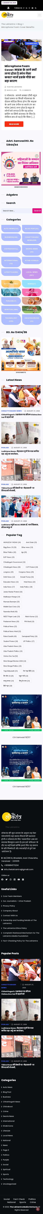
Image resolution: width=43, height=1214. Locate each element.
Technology (11, 319)
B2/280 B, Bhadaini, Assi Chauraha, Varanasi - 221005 (19, 859)
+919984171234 (11, 865)
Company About (10, 910)
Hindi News (29, 582)
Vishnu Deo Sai (10, 656)
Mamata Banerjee (11, 602)
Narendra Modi (10, 611)
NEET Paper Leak (11, 616)
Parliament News (11, 621)
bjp (24, 552)
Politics (32, 292)
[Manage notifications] (38, 1209)
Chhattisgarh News (32, 238)
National (11, 284)
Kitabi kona (32, 260)
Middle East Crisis (11, 607)
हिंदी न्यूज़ (7, 686)
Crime (5, 1111)
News (32, 284)
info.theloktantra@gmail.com (18, 869)
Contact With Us (10, 915)
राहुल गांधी (23, 676)
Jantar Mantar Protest (12, 592)
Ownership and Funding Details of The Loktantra (19, 922)
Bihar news (27, 547)
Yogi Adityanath (10, 671)
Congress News (26, 572)
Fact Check (19, 1199)
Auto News (11, 228)
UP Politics (28, 641)
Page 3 (11, 292)
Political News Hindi (12, 631)
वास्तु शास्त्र (8, 681)
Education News (11, 582)
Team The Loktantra (14, 87)
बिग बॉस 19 (8, 676)
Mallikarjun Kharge (11, 597)
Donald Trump (27, 577)
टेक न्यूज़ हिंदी (28, 671)
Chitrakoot (11, 249)
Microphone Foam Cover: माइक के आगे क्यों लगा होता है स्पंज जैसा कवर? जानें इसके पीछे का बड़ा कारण (20, 73)
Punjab (11, 301)
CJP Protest (32, 567)
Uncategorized (31, 319)
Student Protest (10, 641)
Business (11, 237)
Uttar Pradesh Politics (12, 651)
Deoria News (32, 250)
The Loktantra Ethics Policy (15, 928)
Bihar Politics (9, 552)
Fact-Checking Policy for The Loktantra (20, 941)
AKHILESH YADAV (12, 542)
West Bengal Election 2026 (14, 661)
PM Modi (29, 621)
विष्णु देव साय (24, 681)
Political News (10, 626)
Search (37, 210)
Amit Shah (31, 542)
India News (9, 587)
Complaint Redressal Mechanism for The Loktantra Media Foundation (21, 934)
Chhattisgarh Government (14, 562)
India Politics (26, 587)
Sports (32, 309)
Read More (14, 124)
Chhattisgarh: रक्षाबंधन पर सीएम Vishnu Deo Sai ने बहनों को (16, 992)
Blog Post (32, 228)
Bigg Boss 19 (9, 547)
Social (32, 301)
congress (8, 572)
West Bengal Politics (12, 666)
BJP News (8, 557)
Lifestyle (11, 272)
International (11, 262)
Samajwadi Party (29, 636)
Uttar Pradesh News (12, 646)
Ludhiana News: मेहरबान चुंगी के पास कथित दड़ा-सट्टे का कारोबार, (17, 1029)
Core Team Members (12, 896)
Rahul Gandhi (10, 636)
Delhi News (9, 577)
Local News (32, 273)
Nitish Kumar (31, 616)
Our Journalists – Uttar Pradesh (17, 901)
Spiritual (11, 309)
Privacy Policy (9, 906)
